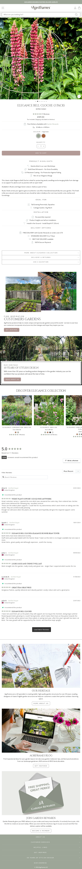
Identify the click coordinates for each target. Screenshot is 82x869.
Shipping (38, 119)
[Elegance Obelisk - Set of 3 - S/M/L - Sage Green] (79, 434)
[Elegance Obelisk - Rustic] (47, 432)
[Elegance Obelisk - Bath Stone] (52, 432)
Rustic (43, 136)
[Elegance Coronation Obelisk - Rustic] (15, 432)
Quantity (41, 142)
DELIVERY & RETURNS (41, 257)
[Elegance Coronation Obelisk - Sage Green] (18, 432)
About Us (40, 837)
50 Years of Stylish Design (40, 857)
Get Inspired (40, 852)
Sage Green (38, 136)
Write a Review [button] (72, 460)
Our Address (40, 863)
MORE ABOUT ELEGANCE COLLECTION (41, 253)
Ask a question (40, 262)
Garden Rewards (52, 124)
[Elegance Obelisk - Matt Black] (50, 432)
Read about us (12, 379)
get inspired (41, 766)
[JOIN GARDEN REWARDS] (41, 793)
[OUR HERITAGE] (41, 666)
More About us (41, 703)
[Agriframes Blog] (41, 731)
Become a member (41, 831)
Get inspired (11, 330)
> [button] (41, 629)
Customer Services (40, 842)
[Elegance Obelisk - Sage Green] (45, 432)
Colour (41, 131)
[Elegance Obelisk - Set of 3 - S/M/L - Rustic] (77, 434)
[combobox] (41, 14)
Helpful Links (40, 847)
